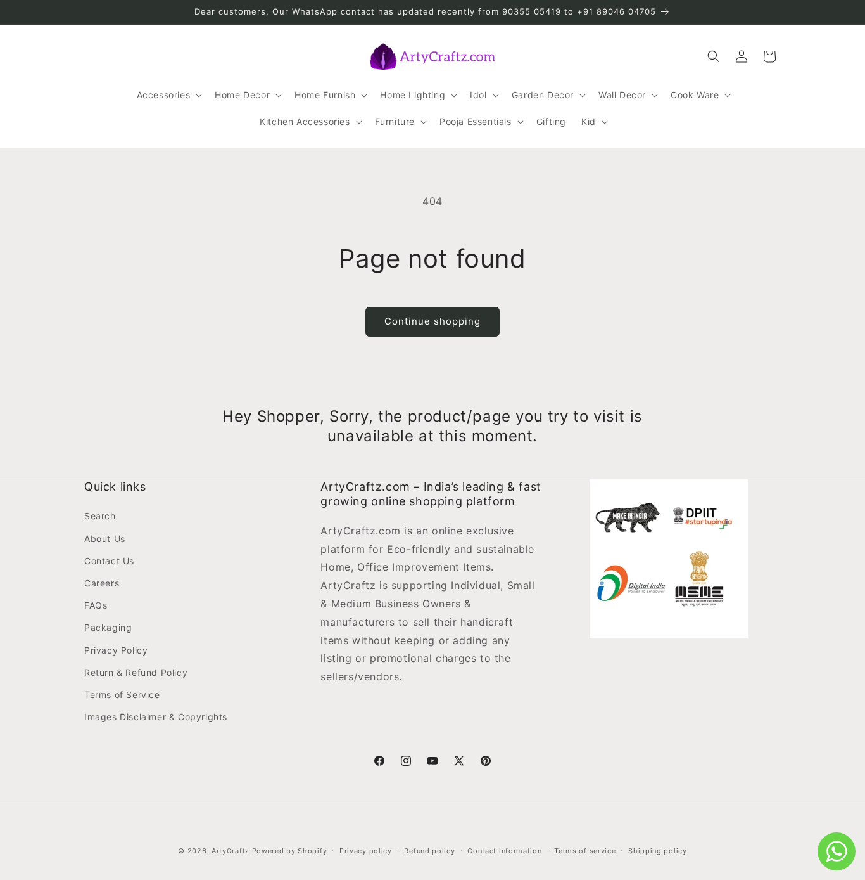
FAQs (95, 605)
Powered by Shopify (289, 850)
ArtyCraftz (230, 850)
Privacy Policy (116, 650)
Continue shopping (432, 321)
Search (100, 516)
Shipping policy (657, 850)
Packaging (108, 628)
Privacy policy (365, 850)
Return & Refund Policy (135, 672)
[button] (168, 95)
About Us (104, 538)
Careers (101, 583)
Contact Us (109, 560)
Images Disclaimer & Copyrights (155, 716)
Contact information (504, 850)
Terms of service (585, 850)
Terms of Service (122, 694)
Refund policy (429, 850)
